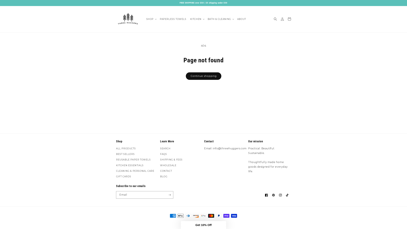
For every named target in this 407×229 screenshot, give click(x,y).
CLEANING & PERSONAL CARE (135, 171)
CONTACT (166, 171)
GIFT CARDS (123, 176)
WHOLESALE (168, 165)
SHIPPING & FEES (171, 159)
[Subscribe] (169, 195)
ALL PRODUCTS (126, 148)
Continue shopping (204, 75)
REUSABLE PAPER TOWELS (133, 159)
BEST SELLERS (125, 154)
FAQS (163, 154)
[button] (151, 19)
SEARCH (165, 148)
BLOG (163, 176)
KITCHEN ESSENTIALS (130, 165)
